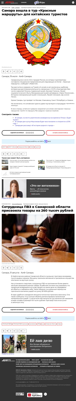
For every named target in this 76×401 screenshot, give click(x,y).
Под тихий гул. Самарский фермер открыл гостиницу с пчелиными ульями (58, 161)
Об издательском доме (23, 360)
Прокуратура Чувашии (8, 263)
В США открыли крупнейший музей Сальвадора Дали (20, 173)
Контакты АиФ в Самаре (58, 364)
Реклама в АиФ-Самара (49, 362)
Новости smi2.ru (8, 198)
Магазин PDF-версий (47, 360)
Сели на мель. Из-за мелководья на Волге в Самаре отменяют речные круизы (22, 161)
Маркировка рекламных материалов (27, 366)
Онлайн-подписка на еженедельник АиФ (28, 362)
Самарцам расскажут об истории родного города (34, 125)
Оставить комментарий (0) (60, 132)
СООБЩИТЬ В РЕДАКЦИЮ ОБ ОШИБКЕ (50, 366)
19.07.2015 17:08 (6, 7)
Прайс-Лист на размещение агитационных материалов (32, 364)
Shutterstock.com (7, 67)
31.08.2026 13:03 (6, 204)
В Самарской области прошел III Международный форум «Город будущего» (58, 167)
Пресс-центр (35, 360)
